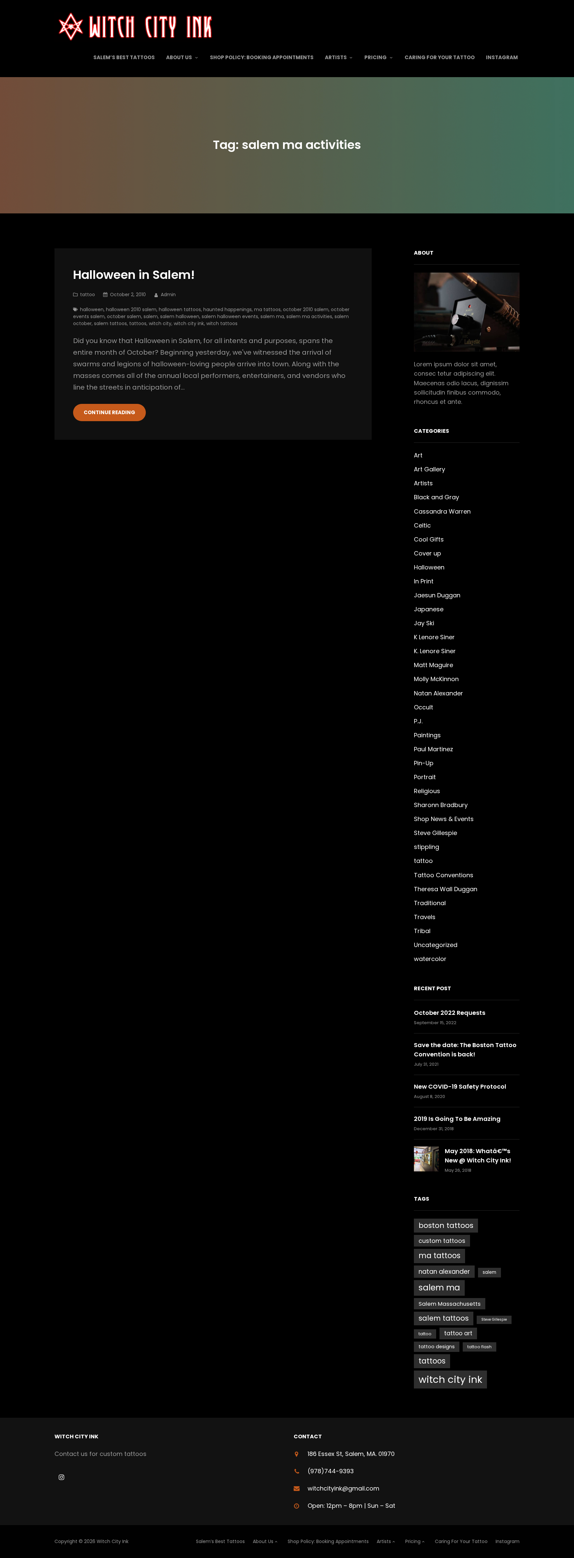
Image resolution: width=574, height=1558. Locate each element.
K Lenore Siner (434, 637)
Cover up (427, 553)
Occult (423, 707)
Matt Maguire (433, 665)
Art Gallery (429, 469)
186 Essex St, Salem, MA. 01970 (351, 1454)
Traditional (430, 903)
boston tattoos (446, 1225)
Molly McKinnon (436, 679)
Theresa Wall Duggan (445, 889)
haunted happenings (227, 309)
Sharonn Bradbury (441, 805)
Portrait (425, 777)
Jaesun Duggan (437, 595)
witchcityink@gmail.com (343, 1488)
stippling (426, 847)
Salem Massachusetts (450, 1304)
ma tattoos (267, 309)
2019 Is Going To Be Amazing (457, 1119)
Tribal (422, 931)
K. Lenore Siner (435, 651)
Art (418, 455)
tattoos (137, 323)
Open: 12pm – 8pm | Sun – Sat (351, 1505)
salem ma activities (309, 316)
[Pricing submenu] (391, 57)
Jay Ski (424, 623)
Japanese (428, 609)
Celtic (422, 525)
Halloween (429, 567)
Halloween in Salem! (134, 275)
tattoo (87, 294)
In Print (423, 581)
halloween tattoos (180, 309)
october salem (124, 316)
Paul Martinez (433, 749)
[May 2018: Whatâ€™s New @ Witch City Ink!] (426, 1160)
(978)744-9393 (331, 1471)
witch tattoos (222, 323)
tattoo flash (479, 1347)
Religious (427, 791)
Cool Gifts (429, 539)
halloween (92, 309)
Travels (424, 917)
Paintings (427, 735)
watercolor (430, 959)
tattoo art (458, 1333)
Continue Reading (109, 412)
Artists (423, 483)
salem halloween (179, 316)
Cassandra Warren (442, 511)
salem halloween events (230, 316)
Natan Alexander (438, 693)
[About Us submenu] (196, 57)
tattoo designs (437, 1346)
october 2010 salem (306, 309)
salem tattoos (110, 323)
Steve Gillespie (435, 833)
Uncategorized (435, 945)
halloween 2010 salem (131, 309)
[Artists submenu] (350, 57)
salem (151, 316)
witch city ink (189, 323)
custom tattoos (442, 1241)
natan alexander (444, 1271)
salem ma (272, 316)
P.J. (418, 721)
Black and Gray (436, 497)
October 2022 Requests (449, 1013)
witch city (160, 323)
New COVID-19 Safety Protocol (460, 1086)
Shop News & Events (444, 819)
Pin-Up (423, 763)
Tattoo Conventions (443, 875)
